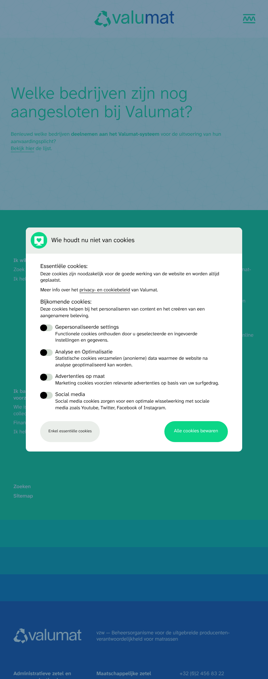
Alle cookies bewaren (196, 431)
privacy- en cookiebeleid (105, 290)
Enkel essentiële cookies (70, 431)
